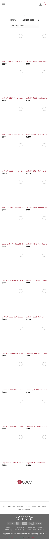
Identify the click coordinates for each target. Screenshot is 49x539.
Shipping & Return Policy (14, 530)
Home (13, 20)
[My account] (40, 4)
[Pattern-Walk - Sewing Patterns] (24, 4)
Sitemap (41, 530)
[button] (3, 4)
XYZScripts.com (37, 538)
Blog (13, 528)
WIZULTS (42, 533)
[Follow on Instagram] (22, 518)
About (8, 528)
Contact (39, 528)
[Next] (29, 482)
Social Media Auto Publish (15, 538)
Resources (31, 528)
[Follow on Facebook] (18, 518)
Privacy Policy (31, 530)
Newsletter (21, 528)
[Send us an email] (26, 518)
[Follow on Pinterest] (31, 518)
